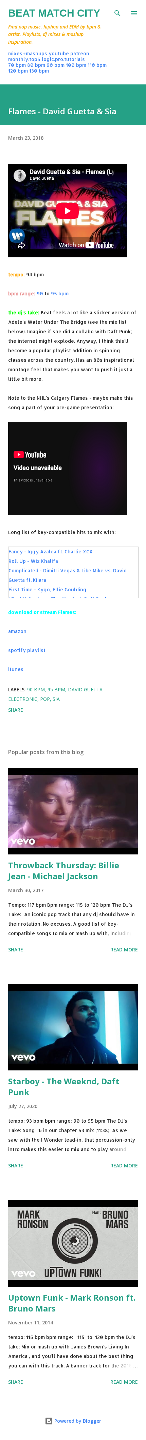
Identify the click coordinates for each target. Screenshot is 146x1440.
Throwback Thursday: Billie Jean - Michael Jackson (63, 871)
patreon (79, 53)
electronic (22, 699)
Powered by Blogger (77, 1421)
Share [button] (15, 710)
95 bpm (60, 293)
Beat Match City (54, 13)
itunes (15, 669)
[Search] (117, 12)
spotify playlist (26, 650)
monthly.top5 (24, 59)
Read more (124, 949)
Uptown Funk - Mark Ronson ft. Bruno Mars (71, 1303)
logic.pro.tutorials (63, 59)
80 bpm (36, 65)
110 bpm (97, 65)
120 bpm (18, 71)
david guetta (85, 689)
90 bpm (56, 65)
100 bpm (76, 65)
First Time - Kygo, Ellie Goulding (47, 589)
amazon (17, 631)
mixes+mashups (27, 53)
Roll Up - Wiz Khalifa (33, 561)
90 (40, 293)
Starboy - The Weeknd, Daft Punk (63, 1087)
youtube (59, 53)
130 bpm (39, 71)
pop (45, 699)
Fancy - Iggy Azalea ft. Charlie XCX (50, 551)
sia (56, 699)
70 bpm (17, 65)
